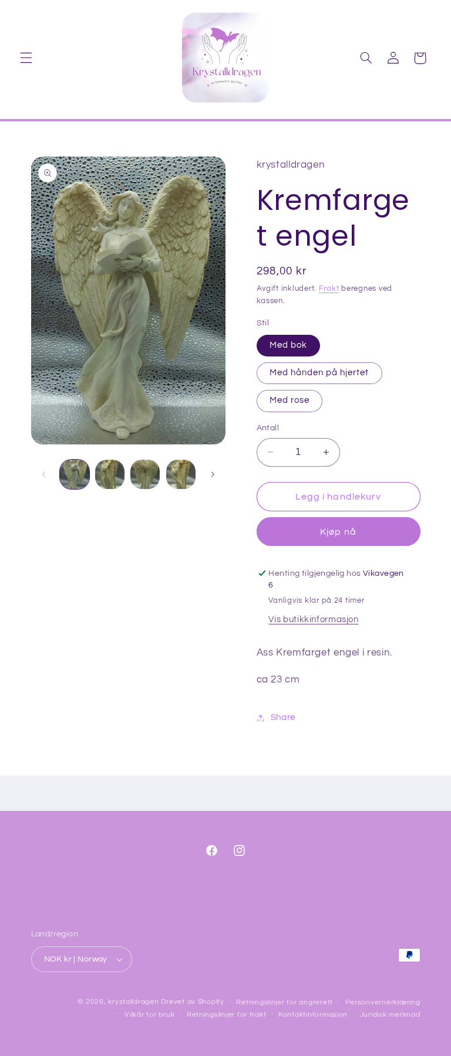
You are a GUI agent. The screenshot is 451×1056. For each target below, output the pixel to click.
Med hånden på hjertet (319, 372)
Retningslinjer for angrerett (284, 1002)
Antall (268, 428)
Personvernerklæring (382, 1002)
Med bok (288, 345)
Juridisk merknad (390, 1014)
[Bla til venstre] (44, 474)
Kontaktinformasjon (313, 1014)
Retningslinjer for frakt (227, 1014)
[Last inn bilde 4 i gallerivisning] (145, 474)
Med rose (289, 400)
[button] (25, 58)
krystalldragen (133, 1002)
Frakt (329, 289)
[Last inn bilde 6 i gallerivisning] (181, 474)
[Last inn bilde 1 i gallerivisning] (74, 474)
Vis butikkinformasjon (313, 619)
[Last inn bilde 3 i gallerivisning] (109, 474)
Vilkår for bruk (149, 1014)
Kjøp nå (338, 532)
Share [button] (283, 717)
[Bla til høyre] (213, 474)
